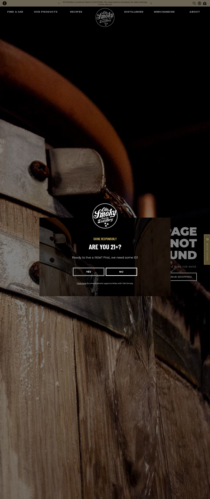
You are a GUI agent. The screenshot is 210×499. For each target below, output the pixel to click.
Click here (81, 283)
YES (88, 271)
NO (121, 271)
